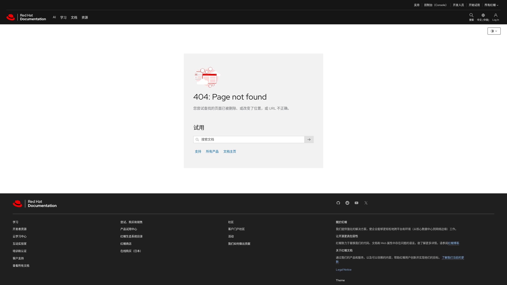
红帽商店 (126, 243)
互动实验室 (20, 243)
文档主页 (229, 151)
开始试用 (474, 5)
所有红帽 (490, 5)
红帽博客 (453, 243)
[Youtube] (356, 204)
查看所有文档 (21, 265)
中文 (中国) (483, 20)
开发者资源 (20, 229)
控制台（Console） (436, 5)
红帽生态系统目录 (131, 236)
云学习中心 (20, 236)
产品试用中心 (128, 229)
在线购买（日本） (131, 251)
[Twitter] (366, 204)
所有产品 (212, 151)
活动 (231, 236)
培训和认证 (20, 251)
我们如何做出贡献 (239, 243)
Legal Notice (344, 269)
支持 (416, 5)
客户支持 (18, 258)
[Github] (338, 204)
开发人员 (458, 5)
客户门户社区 (236, 229)
